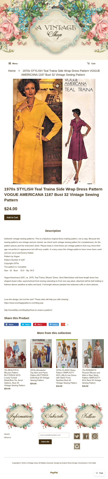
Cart (93, 63)
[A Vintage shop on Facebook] (85, 439)
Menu (15, 63)
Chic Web (92, 463)
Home (12, 70)
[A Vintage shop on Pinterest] (94, 439)
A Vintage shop (32, 463)
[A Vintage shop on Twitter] (76, 439)
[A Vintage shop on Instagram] (76, 449)
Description (53, 230)
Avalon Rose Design (70, 463)
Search (7, 434)
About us (7, 437)
